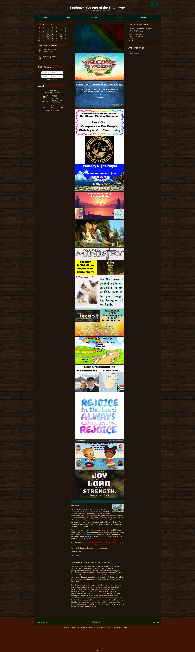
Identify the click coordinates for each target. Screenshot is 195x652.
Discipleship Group (49, 56)
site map (156, 622)
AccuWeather (56, 110)
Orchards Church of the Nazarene (97, 8)
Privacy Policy (127, 627)
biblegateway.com (52, 79)
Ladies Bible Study (49, 49)
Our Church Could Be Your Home (97, 11)
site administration (42, 622)
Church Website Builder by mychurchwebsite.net (108, 627)
